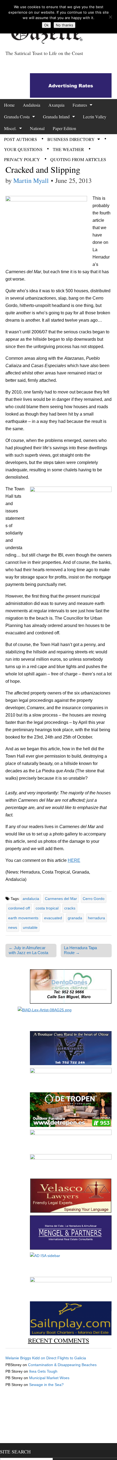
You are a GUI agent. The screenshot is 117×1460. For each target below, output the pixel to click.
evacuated (53, 918)
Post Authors (20, 139)
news (12, 927)
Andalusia (31, 105)
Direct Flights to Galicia (66, 1358)
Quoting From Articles (78, 159)
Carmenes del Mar (61, 898)
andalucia (31, 898)
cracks (69, 908)
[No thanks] (110, 17)
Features (80, 105)
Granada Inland (56, 116)
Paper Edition (64, 128)
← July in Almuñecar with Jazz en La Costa (28, 950)
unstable (30, 927)
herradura (96, 918)
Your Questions (23, 149)
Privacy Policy (22, 159)
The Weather (68, 149)
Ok (46, 25)
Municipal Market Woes (49, 1378)
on (25, 1358)
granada (75, 918)
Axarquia (56, 105)
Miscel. (10, 128)
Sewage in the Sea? (46, 1384)
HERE (74, 860)
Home (9, 105)
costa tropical (47, 908)
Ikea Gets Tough (43, 1371)
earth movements (23, 918)
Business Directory (71, 139)
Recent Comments (58, 1340)
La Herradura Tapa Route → (80, 950)
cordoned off (19, 908)
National (37, 128)
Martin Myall (31, 180)
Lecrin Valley (94, 116)
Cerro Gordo (93, 898)
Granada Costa (17, 116)
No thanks (64, 25)
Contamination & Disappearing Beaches (62, 1365)
